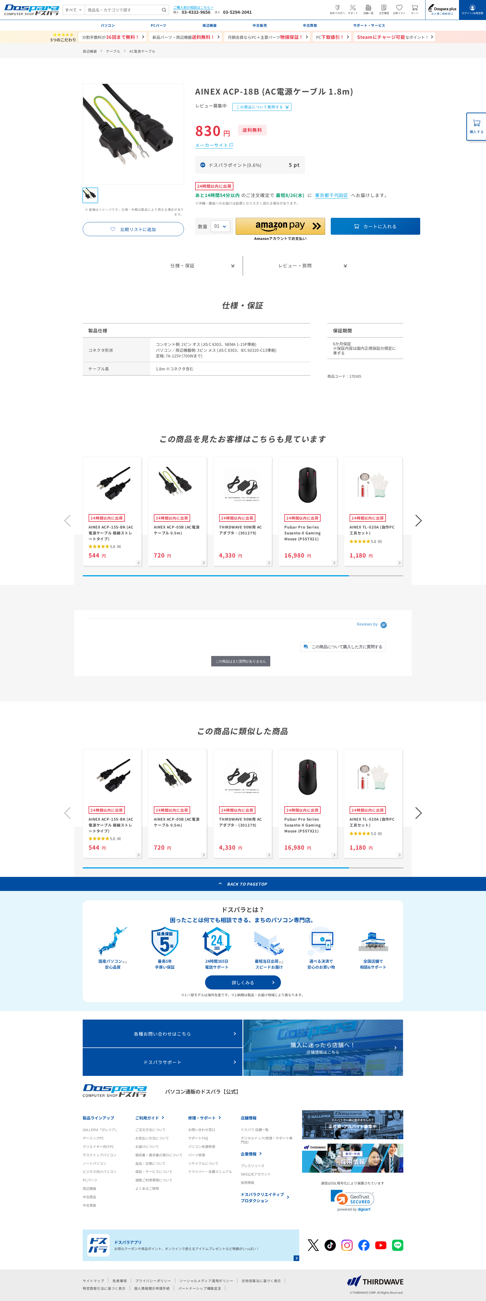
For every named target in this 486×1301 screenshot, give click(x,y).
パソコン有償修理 (201, 1146)
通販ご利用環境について (153, 1179)
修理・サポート (202, 1118)
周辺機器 (90, 51)
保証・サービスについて (153, 1171)
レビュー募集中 (211, 106)
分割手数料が (111, 36)
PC (330, 36)
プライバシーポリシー (153, 1280)
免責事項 (119, 1280)
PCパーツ (90, 1179)
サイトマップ (93, 1280)
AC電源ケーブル (142, 51)
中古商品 (89, 1196)
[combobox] (127, 10)
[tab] (343, 647)
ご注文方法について (150, 1129)
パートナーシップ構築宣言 (199, 1288)
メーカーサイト (211, 145)
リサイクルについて (203, 1163)
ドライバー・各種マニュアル (210, 1171)
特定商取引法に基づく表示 (104, 1288)
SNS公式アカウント (256, 1174)
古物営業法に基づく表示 (261, 1280)
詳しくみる (243, 982)
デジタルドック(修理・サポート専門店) (266, 1140)
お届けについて (147, 1146)
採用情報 (247, 1182)
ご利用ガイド (147, 1118)
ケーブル (113, 51)
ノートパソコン (94, 1163)
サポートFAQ (198, 1138)
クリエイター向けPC (98, 1146)
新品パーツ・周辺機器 (183, 36)
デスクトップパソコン (99, 1154)
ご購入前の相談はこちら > (193, 7)
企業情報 (248, 1154)
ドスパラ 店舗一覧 (255, 1129)
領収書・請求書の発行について (159, 1154)
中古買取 (89, 1205)
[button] (419, 520)
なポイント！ (393, 36)
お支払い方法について (152, 1138)
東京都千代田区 (331, 195)
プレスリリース (252, 1165)
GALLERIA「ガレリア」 (100, 1129)
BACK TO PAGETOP (247, 884)
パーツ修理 (196, 1154)
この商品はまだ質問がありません (240, 661)
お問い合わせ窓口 (201, 1129)
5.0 (115, 546)
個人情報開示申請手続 (152, 1288)
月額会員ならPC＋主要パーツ (265, 36)
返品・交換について (150, 1163)
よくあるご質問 (147, 1188)
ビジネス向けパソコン (99, 1171)
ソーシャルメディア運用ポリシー (206, 1280)
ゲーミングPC (93, 1138)
